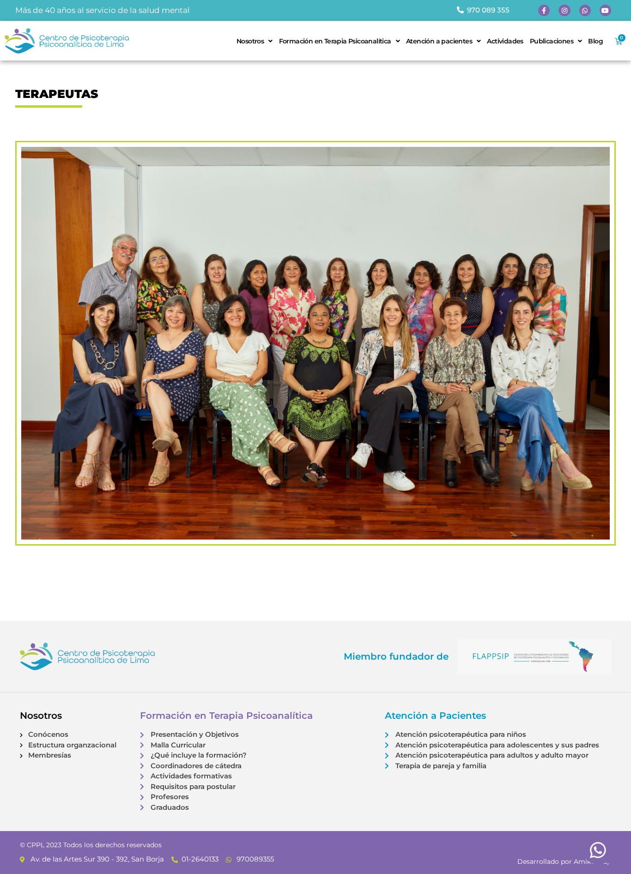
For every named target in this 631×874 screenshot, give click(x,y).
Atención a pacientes (439, 41)
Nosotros (250, 41)
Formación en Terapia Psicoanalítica (335, 41)
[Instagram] (564, 10)
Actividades (505, 41)
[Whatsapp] (585, 10)
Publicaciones (551, 41)
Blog (595, 41)
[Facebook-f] (544, 10)
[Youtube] (605, 10)
